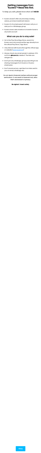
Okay (20, 448)
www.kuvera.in (18, 50)
